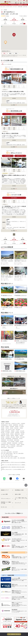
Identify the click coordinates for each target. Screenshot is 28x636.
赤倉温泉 (22, 444)
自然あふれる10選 (19, 384)
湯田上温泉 (13, 436)
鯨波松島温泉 (14, 442)
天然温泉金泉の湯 (4, 424)
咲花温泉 (8, 435)
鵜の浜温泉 (22, 436)
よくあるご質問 (4, 494)
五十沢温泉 (7, 432)
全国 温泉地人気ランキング (8, 380)
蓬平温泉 (2, 423)
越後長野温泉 (15, 424)
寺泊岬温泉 (17, 432)
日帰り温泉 (14, 19)
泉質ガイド (14, 391)
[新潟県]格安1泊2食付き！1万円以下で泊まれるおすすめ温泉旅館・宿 (13, 463)
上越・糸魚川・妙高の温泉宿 (6, 451)
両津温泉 (10, 424)
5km (4, 53)
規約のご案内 (18, 494)
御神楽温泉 (9, 442)
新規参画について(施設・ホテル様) (6, 503)
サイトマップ (18, 502)
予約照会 (21, 3)
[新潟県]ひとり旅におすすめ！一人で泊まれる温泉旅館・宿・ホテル (13, 470)
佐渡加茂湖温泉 (4, 441)
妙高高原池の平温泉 (4, 444)
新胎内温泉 (16, 427)
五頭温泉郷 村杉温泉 (5, 433)
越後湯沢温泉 (17, 433)
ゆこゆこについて (14, 4)
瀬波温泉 (12, 435)
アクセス (14, 23)
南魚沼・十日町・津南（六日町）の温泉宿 (9, 457)
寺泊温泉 (12, 432)
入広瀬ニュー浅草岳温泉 (10, 445)
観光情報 (22, 19)
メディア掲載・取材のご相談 (20, 498)
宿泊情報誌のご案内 (19, 490)
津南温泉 (17, 436)
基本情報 (5, 19)
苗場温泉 (7, 426)
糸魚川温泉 (22, 432)
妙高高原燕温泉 (15, 438)
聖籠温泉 (12, 430)
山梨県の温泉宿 (19, 445)
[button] (5, 42)
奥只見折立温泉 (12, 444)
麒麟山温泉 (3, 435)
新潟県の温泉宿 (11, 447)
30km (16, 53)
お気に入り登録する (23, 15)
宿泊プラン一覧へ (20, 155)
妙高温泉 (2, 429)
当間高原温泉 (3, 439)
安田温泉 (7, 427)
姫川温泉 (2, 438)
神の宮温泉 (18, 429)
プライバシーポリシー (5, 498)
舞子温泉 (15, 6)
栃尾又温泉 (21, 424)
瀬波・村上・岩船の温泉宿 (18, 453)
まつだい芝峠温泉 (11, 441)
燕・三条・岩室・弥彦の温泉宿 (6, 454)
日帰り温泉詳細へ (14, 72)
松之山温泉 (3, 445)
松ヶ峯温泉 (22, 426)
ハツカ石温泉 (3, 442)
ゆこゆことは (4, 507)
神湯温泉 (16, 426)
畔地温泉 (17, 441)
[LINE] (4, 478)
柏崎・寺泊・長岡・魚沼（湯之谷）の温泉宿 (9, 456)
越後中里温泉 (16, 439)
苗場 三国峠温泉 (10, 439)
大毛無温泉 (23, 423)
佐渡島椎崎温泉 (8, 438)
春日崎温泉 (12, 426)
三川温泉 (17, 430)
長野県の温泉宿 (4, 447)
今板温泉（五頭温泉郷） (5, 430)
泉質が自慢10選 (19, 380)
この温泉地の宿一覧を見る (15, 634)
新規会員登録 (21, 4)
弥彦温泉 (20, 438)
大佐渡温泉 (20, 442)
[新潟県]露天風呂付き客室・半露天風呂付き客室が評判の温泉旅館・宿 (12, 467)
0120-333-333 (15, 412)
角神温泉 (2, 436)
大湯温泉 (18, 444)
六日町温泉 (7, 436)
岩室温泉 (22, 433)
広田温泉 (11, 427)
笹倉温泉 (21, 441)
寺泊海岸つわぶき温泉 (15, 423)
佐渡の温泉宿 (15, 451)
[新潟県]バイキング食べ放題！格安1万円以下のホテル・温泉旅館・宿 (13, 465)
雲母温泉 (12, 433)
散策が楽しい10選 (7, 384)
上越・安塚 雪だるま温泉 (10, 429)
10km (10, 53)
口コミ (5, 23)
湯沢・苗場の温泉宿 (21, 457)
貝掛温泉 (2, 427)
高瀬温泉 (16, 435)
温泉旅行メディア (5, 490)
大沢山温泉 (22, 430)
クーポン (22, 23)
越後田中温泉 (7, 423)
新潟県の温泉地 (9, 6)
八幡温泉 (21, 427)
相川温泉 (2, 426)
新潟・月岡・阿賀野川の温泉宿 (6, 453)
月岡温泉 (21, 435)
